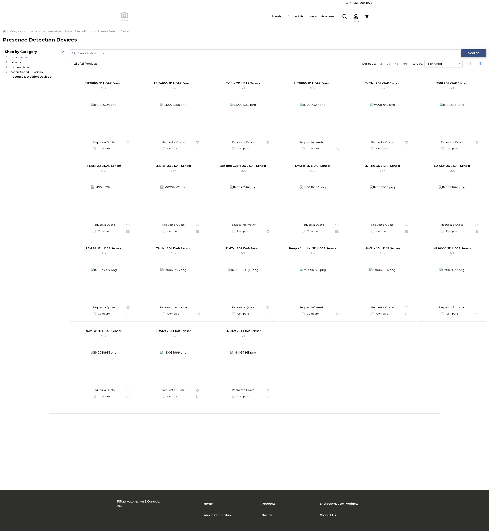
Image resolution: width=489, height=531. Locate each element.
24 (388, 63)
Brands (267, 515)
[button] (128, 149)
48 (397, 63)
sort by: (417, 63)
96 (405, 63)
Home (208, 503)
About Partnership (217, 515)
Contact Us (328, 515)
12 (380, 63)
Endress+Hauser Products (339, 503)
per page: (369, 63)
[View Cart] (366, 16)
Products (268, 503)
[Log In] (355, 16)
